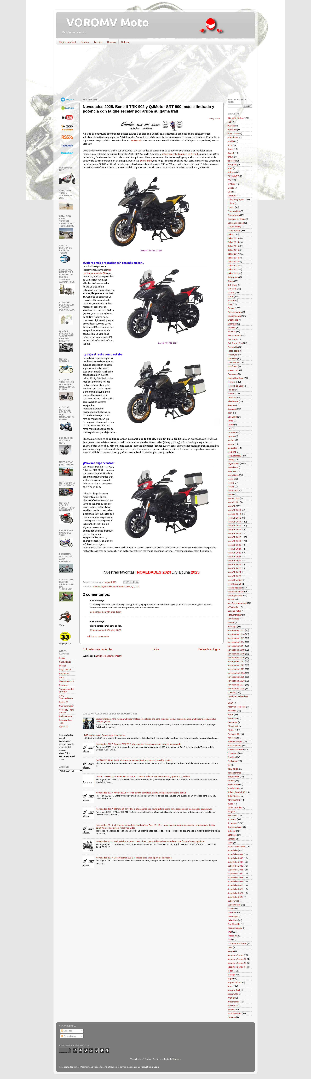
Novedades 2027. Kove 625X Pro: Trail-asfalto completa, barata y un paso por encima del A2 (141, 792)
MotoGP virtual (235, 580)
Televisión (233, 920)
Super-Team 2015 (236, 846)
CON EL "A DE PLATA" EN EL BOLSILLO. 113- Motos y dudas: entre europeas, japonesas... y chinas (143, 776)
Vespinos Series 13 (237, 963)
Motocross (233, 490)
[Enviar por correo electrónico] (125, 582)
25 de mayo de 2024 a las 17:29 (105, 630)
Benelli (96, 586)
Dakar (230, 234)
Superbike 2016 (235, 869)
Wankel (231, 997)
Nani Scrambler (66, 706)
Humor (231, 393)
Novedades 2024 (236, 673)
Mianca (62, 665)
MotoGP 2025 (234, 564)
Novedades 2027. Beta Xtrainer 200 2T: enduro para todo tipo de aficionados (134, 857)
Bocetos (111, 42)
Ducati (231, 296)
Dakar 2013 (233, 238)
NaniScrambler (235, 614)
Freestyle (232, 354)
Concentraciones (236, 223)
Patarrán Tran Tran (237, 706)
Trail (137, 586)
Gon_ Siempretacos (66, 696)
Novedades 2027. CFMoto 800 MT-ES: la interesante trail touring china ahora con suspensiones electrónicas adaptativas (154, 809)
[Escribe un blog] (128, 582)
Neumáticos (233, 618)
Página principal (67, 42)
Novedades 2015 (236, 638)
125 (229, 121)
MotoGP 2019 (234, 541)
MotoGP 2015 (234, 525)
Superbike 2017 (235, 873)
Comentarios (69, 1036)
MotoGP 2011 (234, 510)
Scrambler (232, 823)
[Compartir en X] (131, 582)
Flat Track (232, 339)
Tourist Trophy (235, 928)
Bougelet (232, 164)
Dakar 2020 (233, 265)
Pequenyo (64, 673)
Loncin (231, 424)
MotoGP (232, 506)
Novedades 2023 (236, 669)
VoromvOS (233, 994)
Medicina (232, 451)
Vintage (231, 974)
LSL (229, 428)
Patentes (232, 710)
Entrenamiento (235, 312)
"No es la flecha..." (236, 118)
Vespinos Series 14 (237, 966)
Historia (231, 382)
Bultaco (231, 172)
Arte (230, 145)
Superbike (233, 850)
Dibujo (231, 281)
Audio (230, 149)
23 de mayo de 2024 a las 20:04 (105, 612)
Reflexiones (233, 776)
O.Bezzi (231, 692)
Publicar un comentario (98, 636)
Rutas (230, 803)
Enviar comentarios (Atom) (109, 655)
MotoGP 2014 (234, 521)
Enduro (231, 308)
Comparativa (234, 211)
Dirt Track (232, 285)
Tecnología (233, 916)
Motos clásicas (235, 587)
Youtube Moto (234, 1013)
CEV (229, 180)
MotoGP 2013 (234, 517)
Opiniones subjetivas (238, 696)
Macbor (231, 440)
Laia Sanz (232, 416)
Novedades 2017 (236, 646)
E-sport (231, 300)
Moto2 (231, 482)
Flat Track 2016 (235, 343)
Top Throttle (234, 924)
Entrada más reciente (97, 649)
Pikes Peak (233, 726)
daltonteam (233, 277)
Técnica (98, 42)
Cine (230, 191)
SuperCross (233, 900)
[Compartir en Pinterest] (137, 582)
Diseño (231, 292)
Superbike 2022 (235, 893)
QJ (132, 586)
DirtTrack (232, 288)
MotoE (231, 494)
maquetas (232, 448)
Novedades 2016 (236, 642)
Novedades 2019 (236, 653)
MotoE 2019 (234, 498)
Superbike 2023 (235, 897)
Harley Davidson (235, 378)
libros (230, 420)
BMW (230, 157)
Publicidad (232, 761)
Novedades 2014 (236, 634)
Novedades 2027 (236, 684)
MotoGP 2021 (234, 548)
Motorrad (136, 140)
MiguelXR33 (106, 586)
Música (231, 599)
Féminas (232, 331)
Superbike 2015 (235, 865)
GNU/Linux (233, 366)
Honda (231, 389)
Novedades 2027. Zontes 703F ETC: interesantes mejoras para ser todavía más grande (138, 744)
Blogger (176, 1059)
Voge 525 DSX (235, 982)
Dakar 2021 (233, 269)
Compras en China (236, 219)
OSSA (230, 702)
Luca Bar (232, 432)
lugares (231, 436)
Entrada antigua (209, 649)
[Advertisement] (153, 72)
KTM (230, 413)
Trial (230, 939)
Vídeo (230, 970)
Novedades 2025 (121, 586)
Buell (230, 168)
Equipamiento (234, 316)
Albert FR (63, 726)
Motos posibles (235, 595)
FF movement (234, 335)
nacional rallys (234, 611)
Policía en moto (235, 741)
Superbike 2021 (235, 889)
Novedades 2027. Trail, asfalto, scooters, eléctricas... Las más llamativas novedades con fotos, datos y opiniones (151, 841)
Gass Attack (65, 661)
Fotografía (233, 347)
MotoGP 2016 (234, 529)
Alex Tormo (233, 133)
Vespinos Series (235, 955)
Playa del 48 (65, 669)
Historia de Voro (235, 385)
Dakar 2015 (233, 246)
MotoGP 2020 (234, 545)
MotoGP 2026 (234, 568)
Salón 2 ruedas (235, 807)
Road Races (233, 788)
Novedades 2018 (236, 649)
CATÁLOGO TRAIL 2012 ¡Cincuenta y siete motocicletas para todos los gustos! (134, 760)
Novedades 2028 (236, 688)
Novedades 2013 (236, 630)
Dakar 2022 (233, 273)
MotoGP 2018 (234, 537)
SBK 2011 (232, 815)
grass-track (233, 370)
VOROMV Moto (105, 22)
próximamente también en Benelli (180, 154)
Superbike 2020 (235, 885)
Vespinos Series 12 (237, 959)
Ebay (230, 304)
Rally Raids (233, 768)
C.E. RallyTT (233, 176)
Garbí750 (232, 358)
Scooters (232, 819)
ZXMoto (232, 1017)
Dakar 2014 (233, 242)
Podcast (232, 737)
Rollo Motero (65, 716)
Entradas (67, 1030)
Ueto (61, 677)
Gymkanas (233, 374)
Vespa (231, 951)
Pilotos (231, 730)
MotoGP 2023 (234, 556)
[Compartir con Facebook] (134, 582)
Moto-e (231, 479)
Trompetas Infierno (237, 943)
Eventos (232, 327)
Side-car (232, 831)
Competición (234, 215)
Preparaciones (235, 745)
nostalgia (232, 626)
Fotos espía (233, 350)
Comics (231, 207)
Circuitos (232, 195)
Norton (231, 622)
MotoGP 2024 (234, 560)
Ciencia (231, 187)
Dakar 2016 (233, 250)
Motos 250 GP (235, 583)
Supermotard (234, 904)
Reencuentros (234, 772)
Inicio (155, 649)
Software (232, 834)
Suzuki (231, 908)
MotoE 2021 (234, 502)
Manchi (231, 444)
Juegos (231, 405)
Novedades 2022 (236, 665)
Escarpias (63, 685)
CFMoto (231, 184)
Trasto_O (232, 935)
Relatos (85, 42)
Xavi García (233, 1005)
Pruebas (232, 757)
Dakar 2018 (233, 257)
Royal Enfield (234, 799)
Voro (230, 986)
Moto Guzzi (233, 475)
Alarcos (231, 125)
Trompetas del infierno (66, 690)
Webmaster (233, 1001)
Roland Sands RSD (236, 792)
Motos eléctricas (236, 591)
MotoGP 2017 (234, 533)
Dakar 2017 (233, 253)
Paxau (62, 658)
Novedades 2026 (236, 680)
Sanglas (231, 811)
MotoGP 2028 (234, 576)
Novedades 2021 (236, 661)
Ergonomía (233, 319)
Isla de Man (233, 401)
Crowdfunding (234, 226)
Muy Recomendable (237, 603)
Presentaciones (235, 749)
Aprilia (231, 141)
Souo (230, 842)
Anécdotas (233, 137)
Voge (230, 978)
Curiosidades (234, 230)
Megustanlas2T (66, 681)
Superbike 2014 (235, 862)
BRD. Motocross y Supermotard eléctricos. (105, 735)
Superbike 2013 (235, 858)
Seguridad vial (234, 827)
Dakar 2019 (233, 261)
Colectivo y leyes (236, 199)
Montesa (232, 471)
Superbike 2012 (235, 854)
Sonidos (232, 838)
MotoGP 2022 (234, 552)
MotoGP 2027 (234, 572)
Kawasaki (232, 409)
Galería (125, 42)
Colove (231, 203)
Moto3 (231, 486)
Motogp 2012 (234, 514)
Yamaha (231, 1009)
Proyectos (233, 753)
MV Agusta (233, 607)
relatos (231, 780)
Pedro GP (63, 702)
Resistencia (233, 784)
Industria (232, 397)
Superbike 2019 (235, 881)
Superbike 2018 (235, 877)
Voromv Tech (234, 990)
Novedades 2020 (236, 657)
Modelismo (233, 467)
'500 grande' (145, 160)
